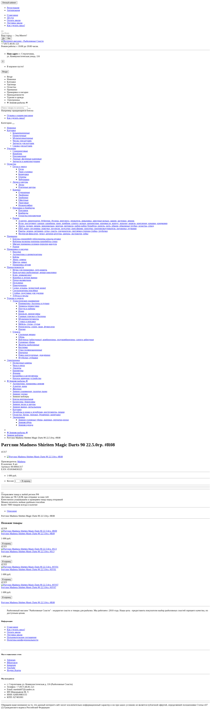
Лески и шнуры (20, 182)
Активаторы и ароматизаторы (27, 254)
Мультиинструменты (28, 319)
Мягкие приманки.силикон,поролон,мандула (35, 244)
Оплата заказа (14, 20)
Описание (12, 511)
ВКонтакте (12, 662)
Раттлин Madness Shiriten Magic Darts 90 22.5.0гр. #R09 (28, 533)
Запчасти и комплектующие (26, 161)
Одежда (16, 332)
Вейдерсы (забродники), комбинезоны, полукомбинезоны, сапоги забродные (56, 339)
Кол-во (10, 481)
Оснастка (11, 164)
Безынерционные (21, 133)
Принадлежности (15, 267)
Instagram (11, 665)
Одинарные (24, 192)
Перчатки (23, 352)
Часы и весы (19, 365)
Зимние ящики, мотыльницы (27, 407)
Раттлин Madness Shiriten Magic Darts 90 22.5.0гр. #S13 (27, 551)
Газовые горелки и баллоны (32, 316)
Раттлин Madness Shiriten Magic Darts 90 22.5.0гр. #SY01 (28, 569)
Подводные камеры (22, 363)
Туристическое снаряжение (26, 301)
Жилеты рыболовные (28, 345)
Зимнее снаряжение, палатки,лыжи (30, 391)
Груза (21, 169)
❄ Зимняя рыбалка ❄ (17, 381)
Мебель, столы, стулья (29, 324)
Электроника (13, 360)
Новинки (11, 128)
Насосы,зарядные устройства (27, 378)
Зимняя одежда (25, 425)
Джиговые (23, 202)
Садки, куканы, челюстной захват (29, 288)
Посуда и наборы (26, 308)
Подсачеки (18, 283)
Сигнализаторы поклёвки (25, 290)
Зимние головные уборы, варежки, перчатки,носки (43, 420)
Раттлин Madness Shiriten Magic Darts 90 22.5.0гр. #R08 (28, 602)
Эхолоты (17, 368)
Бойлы (16, 257)
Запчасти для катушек (23, 143)
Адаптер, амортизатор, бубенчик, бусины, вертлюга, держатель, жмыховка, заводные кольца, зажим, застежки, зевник (76, 221)
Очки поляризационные (30, 350)
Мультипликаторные (23, 138)
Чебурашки (23, 179)
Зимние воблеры (15, 435)
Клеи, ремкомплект (22, 275)
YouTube (11, 668)
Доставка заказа (14, 23)
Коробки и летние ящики (25, 277)
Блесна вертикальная (23, 399)
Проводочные (19, 135)
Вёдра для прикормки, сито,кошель (30, 270)
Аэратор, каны (20, 386)
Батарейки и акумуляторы (25, 376)
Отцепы (22, 177)
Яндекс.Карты (14, 670)
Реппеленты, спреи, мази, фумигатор (36, 326)
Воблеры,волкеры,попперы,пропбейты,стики (35, 241)
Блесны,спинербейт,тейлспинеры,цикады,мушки (37, 239)
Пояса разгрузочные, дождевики (34, 355)
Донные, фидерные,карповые (27, 159)
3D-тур (10, 18)
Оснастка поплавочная (29, 215)
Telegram (11, 660)
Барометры (18, 370)
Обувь (21, 337)
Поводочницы (20, 285)
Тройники (23, 197)
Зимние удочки (20, 394)
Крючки (17, 190)
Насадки (17, 252)
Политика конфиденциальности (22, 640)
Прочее (22, 329)
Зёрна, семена (19, 259)
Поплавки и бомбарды (24, 208)
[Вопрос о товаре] (2, 492)
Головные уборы (26, 342)
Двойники (23, 195)
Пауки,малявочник (22, 280)
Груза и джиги (20, 166)
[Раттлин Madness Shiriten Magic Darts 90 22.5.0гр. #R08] (35, 456)
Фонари (16, 373)
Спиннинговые (20, 151)
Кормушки (23, 174)
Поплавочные (19, 156)
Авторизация (13, 10)
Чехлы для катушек (22, 140)
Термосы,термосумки (28, 306)
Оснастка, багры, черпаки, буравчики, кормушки (37, 414)
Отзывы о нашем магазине (20, 115)
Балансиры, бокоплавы (24, 401)
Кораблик (17, 153)
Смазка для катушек (22, 146)
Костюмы (23, 347)
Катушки (11, 130)
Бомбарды (23, 213)
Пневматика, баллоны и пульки (33, 303)
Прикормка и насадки (17, 249)
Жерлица (17, 389)
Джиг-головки (25, 171)
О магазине (12, 15)
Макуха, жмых (20, 262)
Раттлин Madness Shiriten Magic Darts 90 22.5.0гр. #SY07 (28, 587)
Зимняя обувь (25, 422)
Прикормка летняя (22, 264)
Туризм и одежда (15, 298)
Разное (16, 218)
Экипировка (19, 417)
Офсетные (23, 200)
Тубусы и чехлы (20, 295)
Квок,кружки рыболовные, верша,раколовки (35, 272)
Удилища (11, 148)
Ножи (21, 311)
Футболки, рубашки (28, 357)
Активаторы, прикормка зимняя (28, 383)
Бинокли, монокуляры (29, 314)
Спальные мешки (26, 334)
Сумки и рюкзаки (27, 321)
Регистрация (13, 7)
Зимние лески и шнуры (24, 404)
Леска (21, 184)
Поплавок (23, 210)
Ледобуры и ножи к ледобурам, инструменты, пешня (38, 412)
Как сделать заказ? (16, 25)
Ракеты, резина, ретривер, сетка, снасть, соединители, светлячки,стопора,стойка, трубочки (63, 231)
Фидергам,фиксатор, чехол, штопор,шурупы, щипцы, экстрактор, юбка (53, 233)
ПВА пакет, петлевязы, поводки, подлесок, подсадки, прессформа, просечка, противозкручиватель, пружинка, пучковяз (77, 228)
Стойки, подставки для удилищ (28, 293)
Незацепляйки (25, 205)
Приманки (12, 236)
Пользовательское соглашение (21, 637)
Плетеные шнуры (27, 187)
